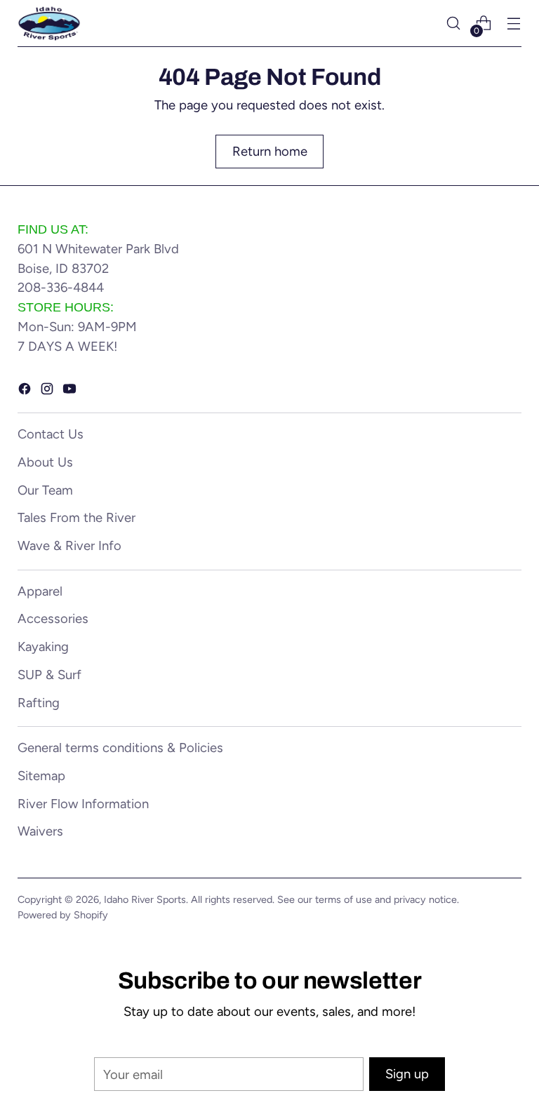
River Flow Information (83, 804)
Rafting (39, 703)
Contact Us (51, 434)
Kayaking (43, 646)
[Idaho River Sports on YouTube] (70, 391)
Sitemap (41, 776)
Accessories (53, 618)
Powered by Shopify (63, 915)
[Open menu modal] (514, 23)
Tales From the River (76, 517)
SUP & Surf (49, 674)
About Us (45, 462)
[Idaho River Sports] (49, 23)
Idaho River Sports (145, 899)
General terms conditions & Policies (120, 747)
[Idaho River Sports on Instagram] (48, 391)
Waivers (40, 831)
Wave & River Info (69, 545)
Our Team (45, 490)
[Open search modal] (453, 23)
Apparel (40, 591)
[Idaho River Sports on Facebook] (26, 391)
